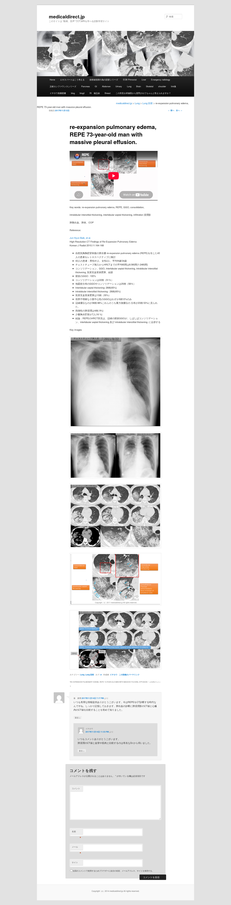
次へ (179, 110)
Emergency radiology (160, 79)
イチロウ (113, 674)
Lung (129, 86)
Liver (144, 79)
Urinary (119, 86)
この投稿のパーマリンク (129, 674)
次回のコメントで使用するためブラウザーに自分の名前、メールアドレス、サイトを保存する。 (113, 870)
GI (96, 86)
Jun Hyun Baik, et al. (80, 237)
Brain (138, 86)
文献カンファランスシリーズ (63, 86)
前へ (171, 110)
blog (73, 93)
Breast (108, 93)
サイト (75, 862)
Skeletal (149, 86)
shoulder (162, 86)
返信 (77, 717)
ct (101, 674)
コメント (76, 788)
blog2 (82, 93)
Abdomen (106, 86)
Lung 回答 (89, 674)
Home (52, 79)
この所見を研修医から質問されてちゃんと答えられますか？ (143, 93)
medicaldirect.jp (67, 16)
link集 (173, 86)
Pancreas (85, 86)
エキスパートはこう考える (72, 79)
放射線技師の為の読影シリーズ (103, 79)
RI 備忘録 (95, 93)
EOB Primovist (130, 79)
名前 (76, 832)
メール (76, 847)
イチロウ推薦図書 (58, 93)
